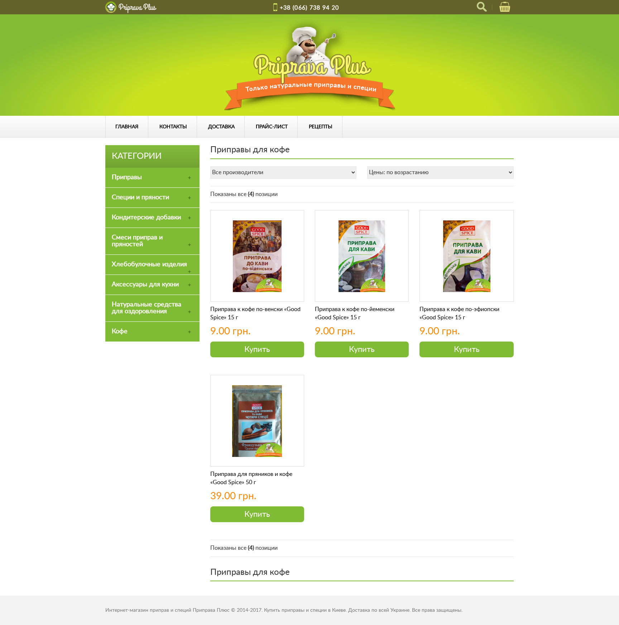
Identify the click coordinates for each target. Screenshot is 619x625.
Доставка (221, 126)
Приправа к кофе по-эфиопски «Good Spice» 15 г (459, 313)
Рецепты (320, 126)
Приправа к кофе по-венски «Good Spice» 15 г (255, 313)
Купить (257, 349)
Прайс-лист (272, 126)
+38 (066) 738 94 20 (309, 8)
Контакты (173, 126)
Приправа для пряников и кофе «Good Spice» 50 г (251, 478)
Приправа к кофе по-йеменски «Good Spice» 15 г (354, 313)
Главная (126, 126)
